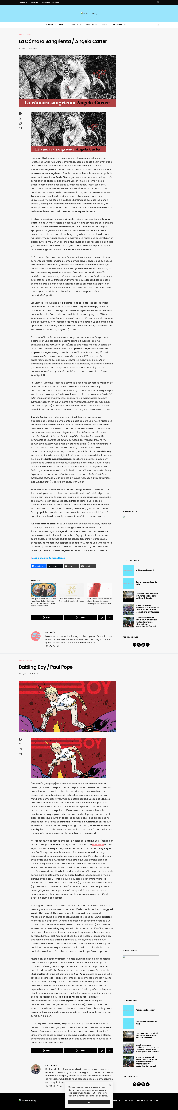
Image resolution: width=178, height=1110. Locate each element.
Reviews (28, 35)
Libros (104, 25)
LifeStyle (75, 25)
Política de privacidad (50, 3)
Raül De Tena (34, 674)
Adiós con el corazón (145, 570)
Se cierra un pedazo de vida (146, 583)
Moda (62, 25)
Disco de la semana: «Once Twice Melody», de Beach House (71, 599)
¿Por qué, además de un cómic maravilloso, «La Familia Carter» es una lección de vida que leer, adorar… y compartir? (43, 602)
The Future (118, 25)
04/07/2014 (23, 674)
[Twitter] (139, 645)
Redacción (33, 48)
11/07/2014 (23, 48)
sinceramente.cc (89, 553)
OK (89, 1102)
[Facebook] (134, 645)
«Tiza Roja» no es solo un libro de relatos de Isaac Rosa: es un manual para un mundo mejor (99, 601)
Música (49, 25)
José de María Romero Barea (48, 557)
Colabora (34, 3)
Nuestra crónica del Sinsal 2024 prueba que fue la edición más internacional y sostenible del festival (146, 622)
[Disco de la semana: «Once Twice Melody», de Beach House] (71, 590)
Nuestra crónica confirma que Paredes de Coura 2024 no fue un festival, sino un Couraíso (147, 608)
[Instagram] (143, 645)
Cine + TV (90, 25)
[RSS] (148, 645)
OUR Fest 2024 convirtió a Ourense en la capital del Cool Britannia (147, 595)
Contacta (23, 3)
